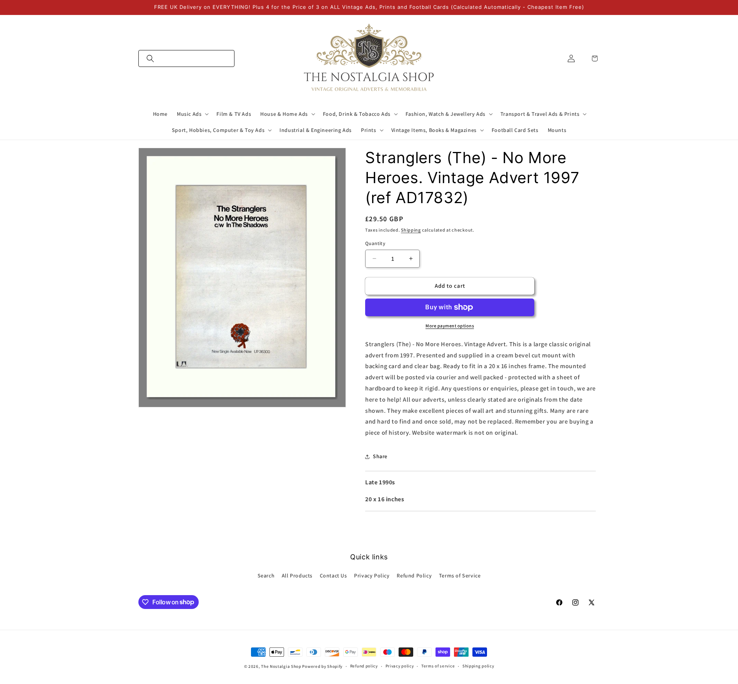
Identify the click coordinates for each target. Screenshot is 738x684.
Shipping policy (478, 666)
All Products (297, 575)
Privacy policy (400, 666)
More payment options (450, 326)
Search (266, 575)
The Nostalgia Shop (281, 666)
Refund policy (364, 666)
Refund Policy (414, 575)
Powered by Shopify (322, 666)
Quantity (375, 243)
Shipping (411, 230)
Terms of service (438, 666)
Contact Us (333, 575)
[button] (186, 58)
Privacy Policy (371, 575)
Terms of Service (460, 575)
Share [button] (380, 456)
